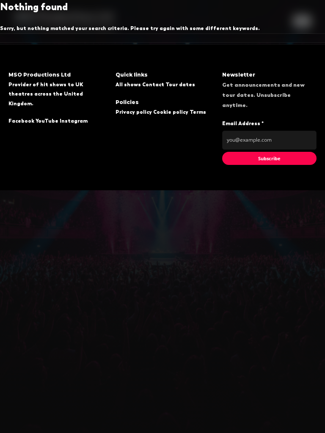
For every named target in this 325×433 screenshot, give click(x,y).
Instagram (74, 121)
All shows (128, 84)
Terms (198, 112)
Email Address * (243, 123)
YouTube (47, 121)
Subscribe (269, 158)
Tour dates (180, 84)
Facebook (21, 121)
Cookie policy (170, 112)
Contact (153, 84)
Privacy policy (134, 112)
